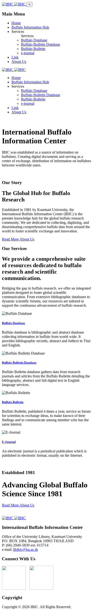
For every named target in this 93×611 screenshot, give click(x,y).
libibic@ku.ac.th (25, 549)
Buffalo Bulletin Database (19, 362)
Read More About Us (18, 239)
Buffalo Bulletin (12, 402)
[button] (29, 4)
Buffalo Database (13, 323)
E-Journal (9, 442)
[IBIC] (14, 4)
